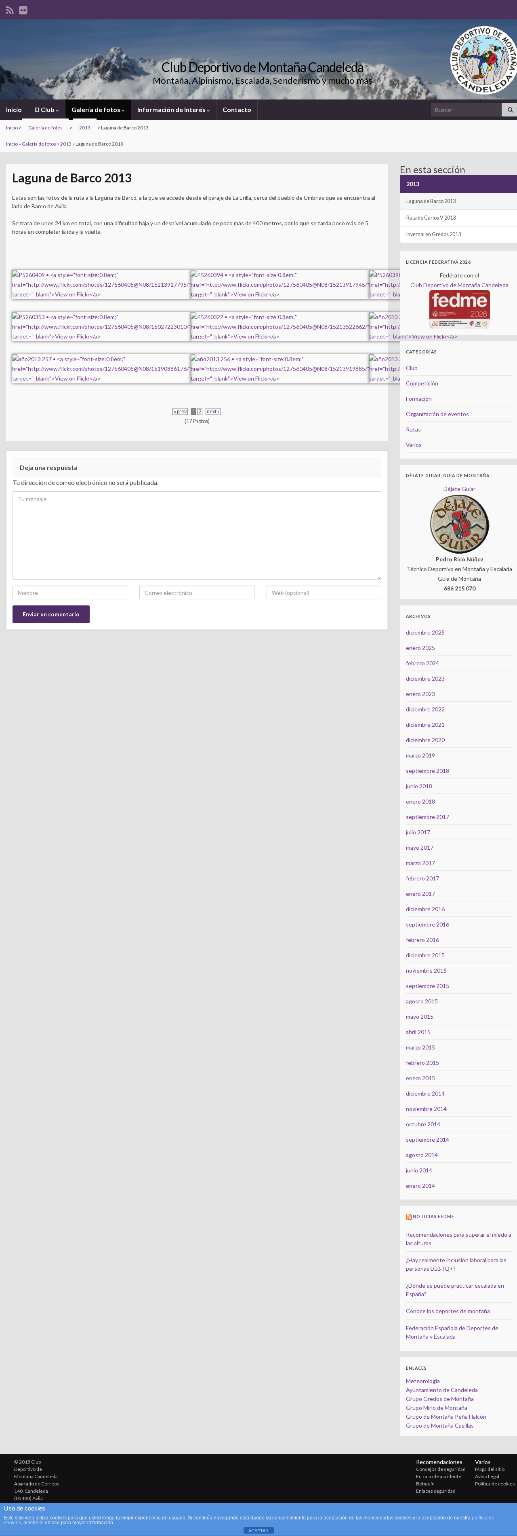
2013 (84, 128)
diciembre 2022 (425, 709)
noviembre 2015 (426, 970)
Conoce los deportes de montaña (448, 1311)
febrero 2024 (422, 663)
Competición (422, 383)
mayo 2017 (419, 847)
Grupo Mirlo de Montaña (436, 1407)
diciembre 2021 (425, 724)
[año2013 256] (280, 363)
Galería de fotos (96, 109)
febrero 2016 (422, 939)
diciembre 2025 (425, 632)
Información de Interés (172, 109)
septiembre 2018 (427, 770)
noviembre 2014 (426, 1108)
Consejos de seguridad (441, 1469)
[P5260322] (280, 321)
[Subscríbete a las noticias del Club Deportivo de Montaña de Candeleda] (10, 9)
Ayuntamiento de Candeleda (442, 1389)
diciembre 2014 (425, 1093)
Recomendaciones (439, 1461)
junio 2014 (419, 1170)
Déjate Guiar (459, 488)
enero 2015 (420, 1078)
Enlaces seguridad (436, 1491)
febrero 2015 (422, 1062)
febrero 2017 (422, 878)
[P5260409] (101, 279)
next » (213, 411)
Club (412, 367)
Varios (414, 444)
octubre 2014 (423, 1124)
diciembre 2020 (425, 739)
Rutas (413, 429)
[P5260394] (280, 279)
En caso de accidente (438, 1476)
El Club (45, 109)
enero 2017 (420, 893)
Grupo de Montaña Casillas (440, 1425)
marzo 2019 (420, 755)
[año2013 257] (101, 363)
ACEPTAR (258, 1530)
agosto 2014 (422, 1154)
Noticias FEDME (433, 1216)
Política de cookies (495, 1484)
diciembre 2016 (425, 909)
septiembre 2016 (427, 924)
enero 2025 (420, 647)
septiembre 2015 (427, 985)
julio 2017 (418, 832)
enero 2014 (420, 1185)
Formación (419, 398)
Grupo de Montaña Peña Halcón (446, 1416)
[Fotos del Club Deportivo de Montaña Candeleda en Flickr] (23, 9)
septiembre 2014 (427, 1139)
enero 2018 (420, 801)
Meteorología (423, 1380)
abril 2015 (418, 1031)
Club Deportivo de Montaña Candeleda (263, 67)
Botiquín (425, 1484)
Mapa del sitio (489, 1469)
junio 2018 (419, 786)
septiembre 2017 (427, 816)
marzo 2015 (420, 1047)
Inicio (14, 109)
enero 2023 (420, 693)
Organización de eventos (437, 413)
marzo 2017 (420, 862)
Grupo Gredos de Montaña (440, 1398)
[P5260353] (101, 321)
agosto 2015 (422, 1001)
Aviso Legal (487, 1476)
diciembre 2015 (425, 955)
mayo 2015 (419, 1016)
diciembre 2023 (425, 678)
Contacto (237, 109)
